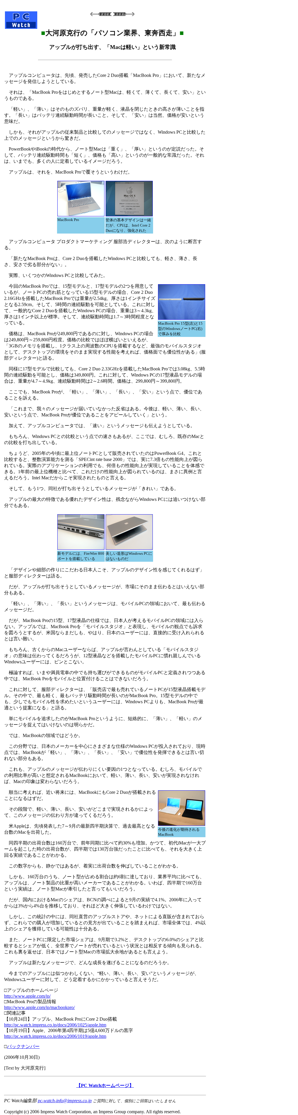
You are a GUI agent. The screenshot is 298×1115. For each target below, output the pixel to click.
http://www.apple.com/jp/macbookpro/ (39, 1007)
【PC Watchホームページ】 (105, 1085)
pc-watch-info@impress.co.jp (65, 1100)
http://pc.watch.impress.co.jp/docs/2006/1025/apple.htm (55, 1024)
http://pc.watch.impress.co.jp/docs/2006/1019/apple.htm (55, 1036)
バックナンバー (23, 1046)
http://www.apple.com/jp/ (27, 996)
